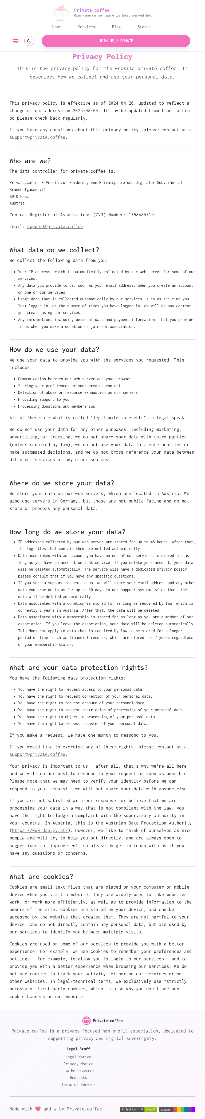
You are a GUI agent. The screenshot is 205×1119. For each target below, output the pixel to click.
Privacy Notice (78, 1064)
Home (56, 27)
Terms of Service (78, 1084)
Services (86, 27)
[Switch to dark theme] (29, 41)
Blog (116, 27)
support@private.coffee (37, 137)
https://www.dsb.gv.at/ (40, 830)
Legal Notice (78, 1057)
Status (144, 27)
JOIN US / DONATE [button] (116, 40)
